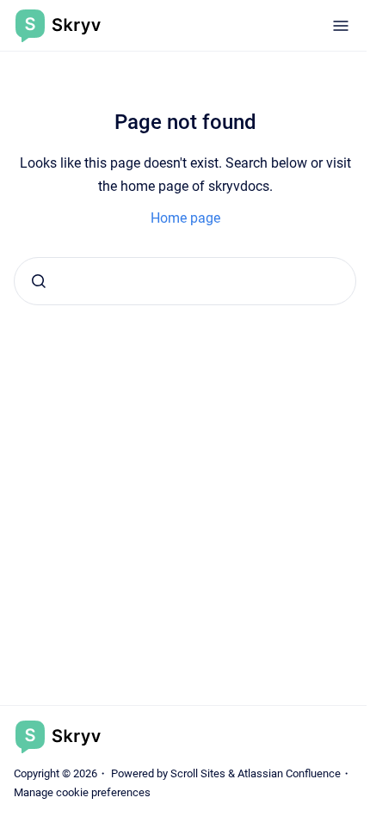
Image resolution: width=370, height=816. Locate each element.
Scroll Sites (197, 773)
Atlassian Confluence (289, 773)
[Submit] (38, 281)
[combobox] (185, 281)
